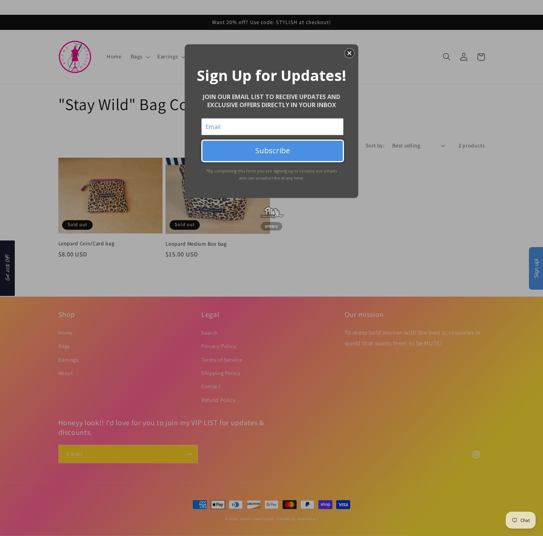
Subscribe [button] (272, 151)
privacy (271, 226)
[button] (349, 53)
